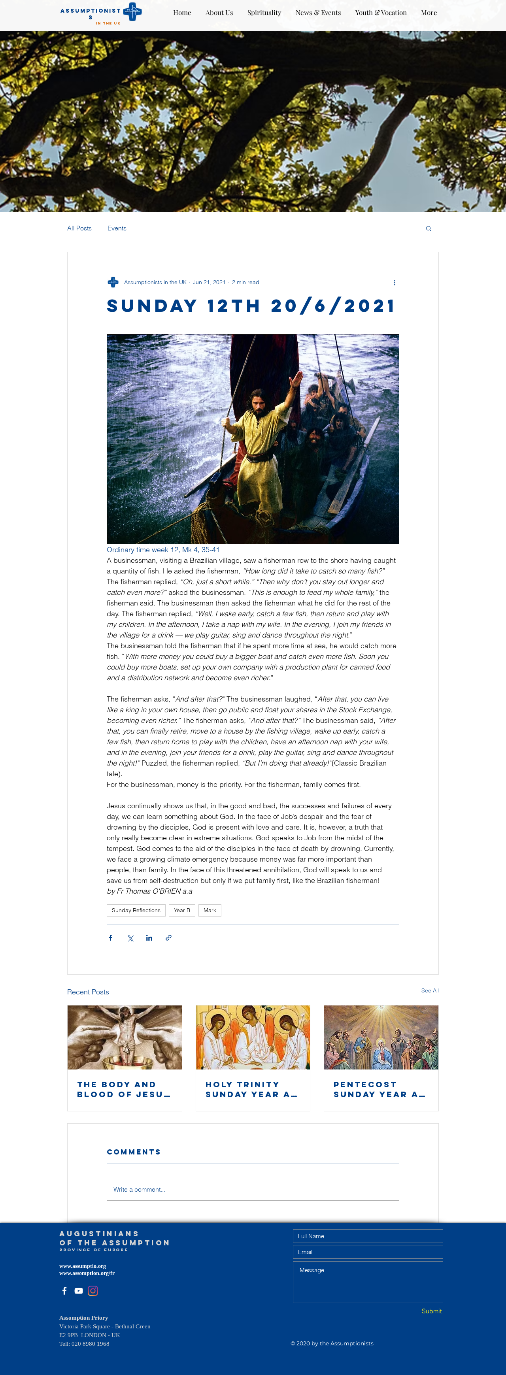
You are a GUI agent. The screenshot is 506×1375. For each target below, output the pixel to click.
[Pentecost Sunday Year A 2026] (381, 1037)
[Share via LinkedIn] (149, 937)
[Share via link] (168, 937)
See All (430, 990)
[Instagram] (93, 1291)
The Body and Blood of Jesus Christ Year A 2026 (123, 1089)
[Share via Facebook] (110, 937)
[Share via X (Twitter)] (130, 937)
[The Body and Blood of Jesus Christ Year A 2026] (125, 1037)
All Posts (79, 228)
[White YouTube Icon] (79, 1291)
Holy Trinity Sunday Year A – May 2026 (253, 1089)
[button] (428, 228)
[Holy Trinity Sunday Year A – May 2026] (253, 1037)
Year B (182, 910)
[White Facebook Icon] (64, 1291)
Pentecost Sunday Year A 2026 (376, 1089)
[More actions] (394, 282)
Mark (210, 910)
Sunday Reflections (136, 910)
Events (117, 228)
